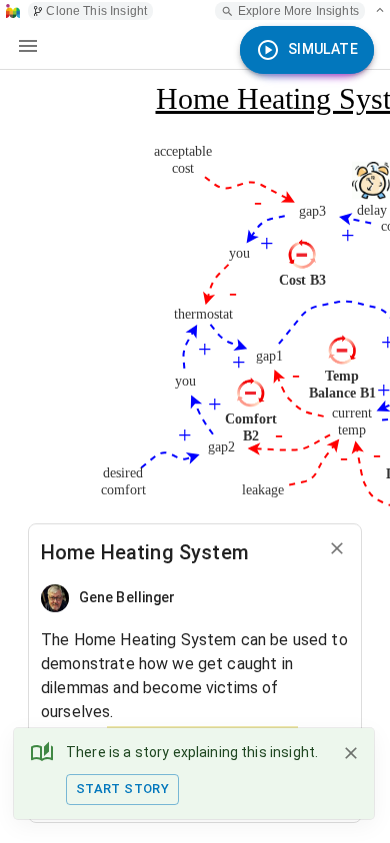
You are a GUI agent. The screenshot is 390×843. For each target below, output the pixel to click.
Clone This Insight (96, 11)
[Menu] (28, 46)
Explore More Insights (298, 11)
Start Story (122, 788)
